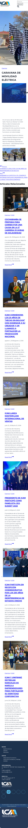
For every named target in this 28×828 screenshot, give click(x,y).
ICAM (12, 215)
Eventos (4, 68)
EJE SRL (19, 806)
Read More (9, 265)
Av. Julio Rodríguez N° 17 (8, 778)
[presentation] (15, 199)
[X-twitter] (4, 796)
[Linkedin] (23, 792)
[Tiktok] (13, 792)
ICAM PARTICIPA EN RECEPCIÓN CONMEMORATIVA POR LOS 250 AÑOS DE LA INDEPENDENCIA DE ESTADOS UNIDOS (14, 593)
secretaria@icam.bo (7, 772)
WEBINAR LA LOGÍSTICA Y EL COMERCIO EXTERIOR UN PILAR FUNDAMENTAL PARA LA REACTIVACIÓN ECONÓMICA (13, 176)
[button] (16, 4)
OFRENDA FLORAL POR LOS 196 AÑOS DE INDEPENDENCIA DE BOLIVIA (13, 168)
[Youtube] (18, 792)
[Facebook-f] (4, 792)
